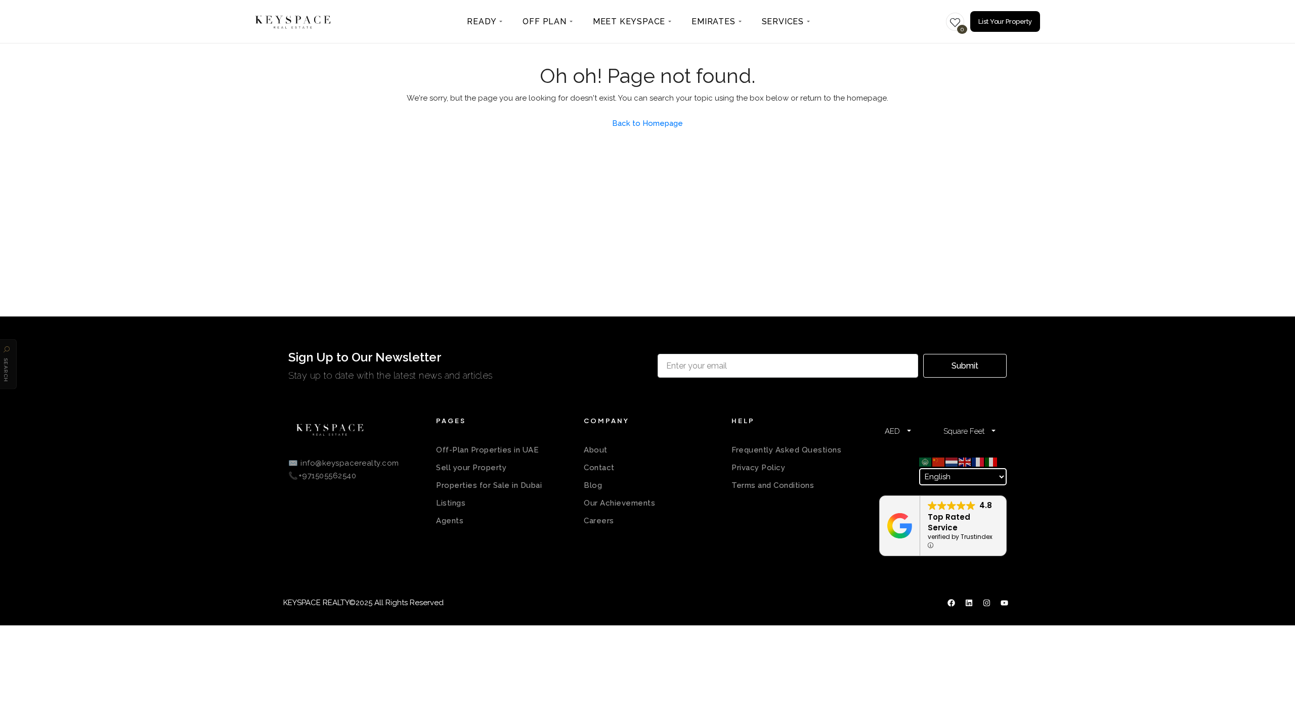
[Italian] (991, 461)
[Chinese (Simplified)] (938, 461)
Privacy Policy (758, 467)
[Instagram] (986, 603)
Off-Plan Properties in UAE (487, 449)
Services (783, 21)
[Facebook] (951, 603)
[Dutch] (952, 461)
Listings (450, 503)
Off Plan (544, 21)
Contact (599, 467)
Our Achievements (619, 503)
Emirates (713, 21)
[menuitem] (484, 21)
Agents (449, 520)
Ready (481, 21)
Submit (965, 366)
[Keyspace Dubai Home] (293, 21)
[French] (978, 461)
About (596, 449)
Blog (593, 485)
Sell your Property (471, 467)
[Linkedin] (968, 603)
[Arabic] (925, 461)
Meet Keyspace (629, 21)
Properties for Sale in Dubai (489, 485)
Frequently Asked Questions (786, 449)
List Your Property (1005, 21)
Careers (599, 520)
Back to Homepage (647, 123)
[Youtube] (1004, 603)
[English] (965, 461)
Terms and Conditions (772, 485)
